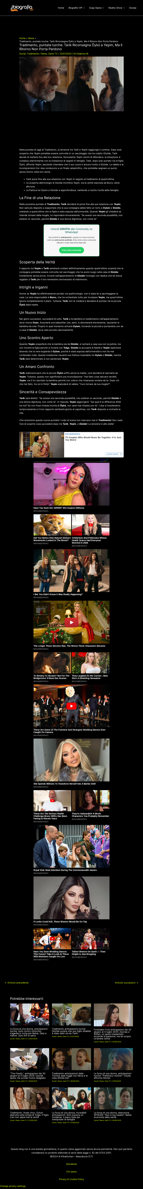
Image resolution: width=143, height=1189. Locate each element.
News (44, 53)
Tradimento (33, 53)
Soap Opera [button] (95, 7)
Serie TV (53, 53)
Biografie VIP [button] (75, 7)
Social (22, 53)
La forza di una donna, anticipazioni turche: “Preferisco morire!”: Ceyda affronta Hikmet (112, 1075)
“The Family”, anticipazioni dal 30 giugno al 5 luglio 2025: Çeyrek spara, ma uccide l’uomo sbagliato (28, 1075)
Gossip (132, 7)
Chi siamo (71, 1171)
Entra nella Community (71, 250)
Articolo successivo (126, 982)
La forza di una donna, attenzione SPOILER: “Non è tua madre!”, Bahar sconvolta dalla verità (113, 1115)
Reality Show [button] (115, 7)
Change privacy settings (13, 1186)
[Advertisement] (71, 131)
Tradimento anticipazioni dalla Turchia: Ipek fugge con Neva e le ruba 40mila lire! (70, 1075)
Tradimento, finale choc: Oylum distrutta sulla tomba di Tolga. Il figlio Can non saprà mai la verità (29, 1115)
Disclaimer (71, 1164)
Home (61, 7)
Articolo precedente (17, 982)
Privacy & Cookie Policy (71, 1179)
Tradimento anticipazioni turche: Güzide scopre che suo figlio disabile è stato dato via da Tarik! (71, 1031)
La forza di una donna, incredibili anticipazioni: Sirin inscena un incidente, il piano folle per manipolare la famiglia (69, 1116)
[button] (83, 8)
